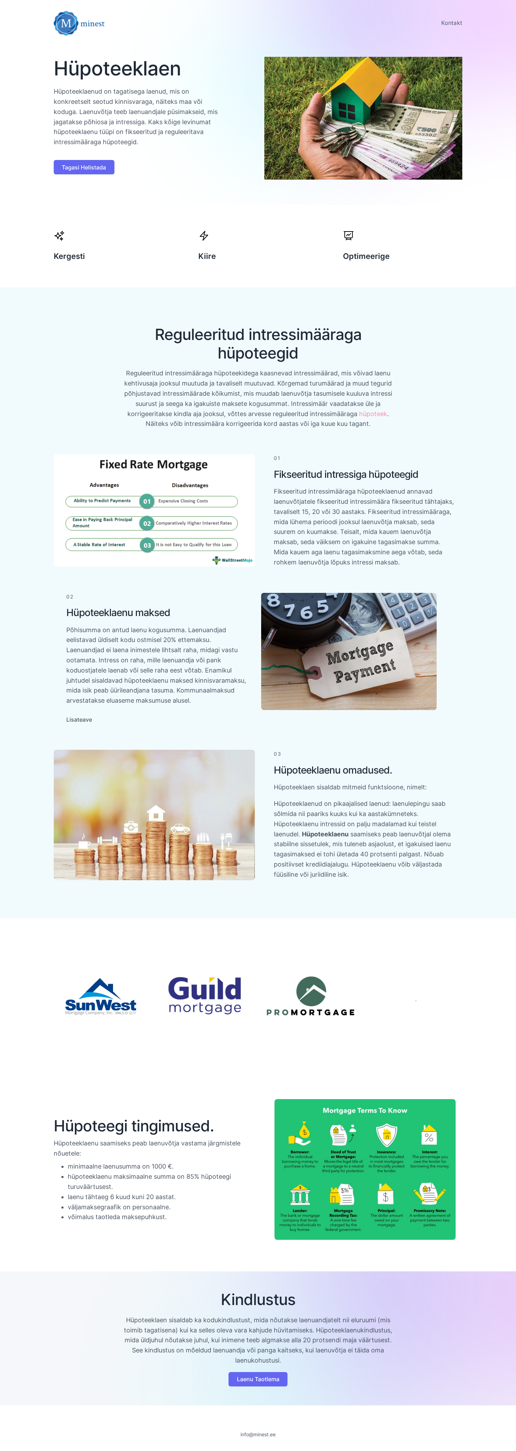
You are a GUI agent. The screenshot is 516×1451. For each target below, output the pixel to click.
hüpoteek (373, 413)
